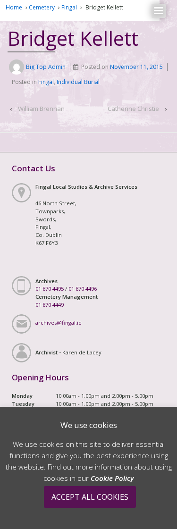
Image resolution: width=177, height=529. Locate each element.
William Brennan (41, 108)
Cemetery (42, 7)
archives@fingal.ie (58, 322)
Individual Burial (78, 82)
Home (14, 7)
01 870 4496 (82, 288)
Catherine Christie (133, 108)
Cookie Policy (112, 478)
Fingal (69, 7)
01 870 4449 (49, 304)
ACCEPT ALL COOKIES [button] (89, 497)
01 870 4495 (49, 288)
